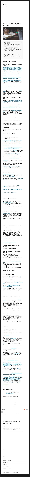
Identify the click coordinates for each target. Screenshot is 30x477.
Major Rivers (15, 276)
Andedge (5, 5)
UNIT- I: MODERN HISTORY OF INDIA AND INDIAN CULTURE (12, 44)
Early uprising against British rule (12, 68)
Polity (4, 456)
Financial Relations (11, 176)
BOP (11, 368)
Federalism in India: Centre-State (8, 174)
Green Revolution (13, 338)
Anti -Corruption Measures (7, 202)
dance (17, 82)
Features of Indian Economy (7, 332)
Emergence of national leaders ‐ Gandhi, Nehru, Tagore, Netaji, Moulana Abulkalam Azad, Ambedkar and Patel (13, 71)
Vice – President (14, 147)
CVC (12, 202)
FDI (3, 369)
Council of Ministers (7, 148)
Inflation (20, 364)
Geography (4, 464)
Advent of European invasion (7, 67)
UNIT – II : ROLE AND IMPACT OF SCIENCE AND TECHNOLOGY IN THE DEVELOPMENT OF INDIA (13, 50)
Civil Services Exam (15, 396)
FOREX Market (19, 368)
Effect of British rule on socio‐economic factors (10, 77)
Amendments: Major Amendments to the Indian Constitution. (12, 189)
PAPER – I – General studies (8, 43)
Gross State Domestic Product (17, 376)
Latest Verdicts (16, 154)
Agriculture (9, 378)
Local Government (6, 383)
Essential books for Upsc (7, 468)
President (9, 147)
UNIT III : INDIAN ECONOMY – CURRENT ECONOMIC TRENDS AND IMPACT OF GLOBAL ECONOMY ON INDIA (13, 56)
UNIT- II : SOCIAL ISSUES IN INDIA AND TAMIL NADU (12, 45)
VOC (20, 85)
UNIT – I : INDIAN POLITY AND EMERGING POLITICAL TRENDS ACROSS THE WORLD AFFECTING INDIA (13, 48)
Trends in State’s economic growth (9, 377)
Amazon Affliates (5, 462)
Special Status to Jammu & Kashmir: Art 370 (10, 192)
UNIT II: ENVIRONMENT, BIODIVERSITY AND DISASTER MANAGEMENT (12, 55)
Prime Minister (19, 147)
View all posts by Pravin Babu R (9, 393)
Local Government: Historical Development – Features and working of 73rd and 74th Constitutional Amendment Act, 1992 (12, 167)
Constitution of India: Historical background (10, 140)
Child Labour (11, 101)
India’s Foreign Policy (6, 213)
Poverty (15, 101)
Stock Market (17, 353)
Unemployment (15, 364)
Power (18, 379)
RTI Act (9, 203)
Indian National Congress (7, 69)
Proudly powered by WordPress (14, 472)
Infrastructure (14, 379)
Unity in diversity (5, 81)
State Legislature (5, 160)
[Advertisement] (15, 15)
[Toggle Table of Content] (21, 42)
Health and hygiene (6, 238)
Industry (4, 343)
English (4, 458)
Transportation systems (6, 380)
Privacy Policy (7, 472)
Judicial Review (10, 154)
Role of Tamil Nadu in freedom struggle (9, 85)
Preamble (11, 141)
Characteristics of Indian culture (16, 80)
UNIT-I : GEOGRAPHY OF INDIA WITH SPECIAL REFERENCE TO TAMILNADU (13, 53)
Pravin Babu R (6, 396)
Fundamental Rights (13, 142)
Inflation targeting (6, 365)
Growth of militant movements (16, 69)
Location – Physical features (7, 276)
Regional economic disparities (16, 382)
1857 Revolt (20, 68)
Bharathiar (17, 85)
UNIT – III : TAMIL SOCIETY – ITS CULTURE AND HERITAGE (12, 51)
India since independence (7, 80)
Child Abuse (7, 101)
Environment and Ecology (7, 460)
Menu (25, 5)
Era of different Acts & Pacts (14, 72)
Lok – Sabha (15, 150)
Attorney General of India (15, 148)
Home (4, 449)
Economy (4, 454)
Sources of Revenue (11, 357)
